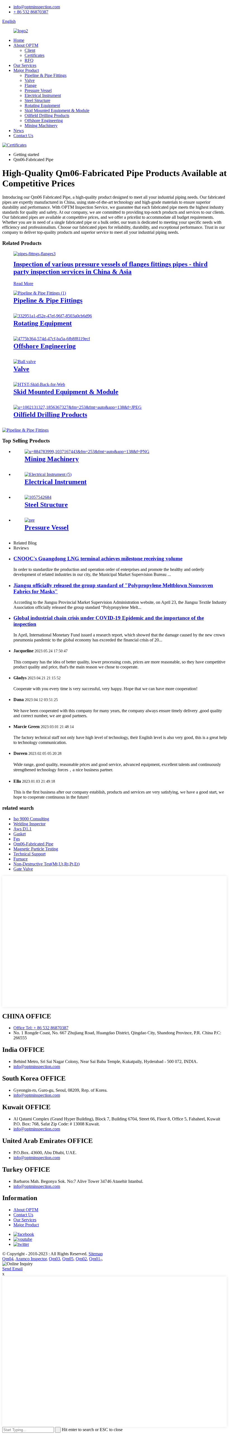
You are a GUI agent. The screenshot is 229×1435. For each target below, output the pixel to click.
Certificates (34, 55)
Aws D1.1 (22, 828)
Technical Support (29, 854)
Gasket (19, 833)
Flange (31, 85)
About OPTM (25, 45)
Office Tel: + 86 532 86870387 (40, 1027)
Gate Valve (23, 869)
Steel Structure (37, 100)
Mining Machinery (41, 125)
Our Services (24, 65)
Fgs (16, 838)
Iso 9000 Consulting (31, 818)
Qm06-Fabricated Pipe (33, 843)
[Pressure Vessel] (30, 520)
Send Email (12, 1268)
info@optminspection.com (36, 6)
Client (30, 50)
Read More (23, 283)
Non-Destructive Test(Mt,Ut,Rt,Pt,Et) (46, 864)
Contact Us (23, 135)
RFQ (29, 60)
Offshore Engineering (44, 120)
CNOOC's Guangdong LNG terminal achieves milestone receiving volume (97, 558)
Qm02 (81, 1258)
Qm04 (7, 1258)
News (18, 130)
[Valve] (24, 361)
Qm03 (54, 1258)
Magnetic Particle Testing (35, 849)
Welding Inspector (29, 823)
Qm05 (67, 1258)
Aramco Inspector (31, 1258)
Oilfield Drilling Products (47, 115)
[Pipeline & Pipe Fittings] (39, 293)
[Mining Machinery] (87, 451)
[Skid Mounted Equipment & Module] (39, 384)
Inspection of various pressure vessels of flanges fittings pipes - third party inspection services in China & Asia (110, 268)
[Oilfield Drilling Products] (77, 407)
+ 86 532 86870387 (30, 11)
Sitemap (96, 1253)
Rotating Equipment (42, 105)
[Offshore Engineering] (51, 338)
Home (18, 40)
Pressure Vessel (38, 90)
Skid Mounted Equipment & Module (57, 110)
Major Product (26, 70)
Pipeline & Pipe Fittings (45, 75)
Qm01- (95, 1258)
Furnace (20, 859)
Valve (30, 80)
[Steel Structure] (38, 497)
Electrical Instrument (43, 95)
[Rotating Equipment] (52, 315)
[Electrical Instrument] (48, 474)
